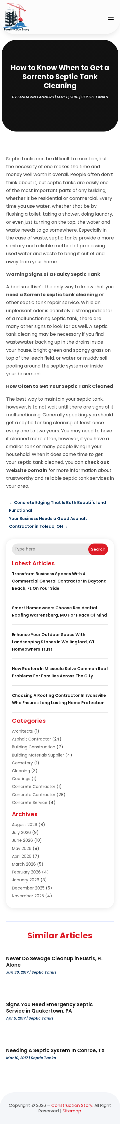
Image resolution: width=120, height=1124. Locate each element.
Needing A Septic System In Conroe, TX (55, 1050)
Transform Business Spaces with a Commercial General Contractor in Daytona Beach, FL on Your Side (59, 581)
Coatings (21, 779)
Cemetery (22, 763)
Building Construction (33, 747)
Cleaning (21, 771)
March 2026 (24, 864)
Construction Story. (72, 1105)
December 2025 (28, 888)
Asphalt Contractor (31, 739)
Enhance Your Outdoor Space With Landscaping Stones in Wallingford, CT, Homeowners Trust (54, 642)
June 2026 (22, 840)
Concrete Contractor (33, 786)
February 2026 (26, 872)
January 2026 (25, 880)
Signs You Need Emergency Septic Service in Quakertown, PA (49, 1007)
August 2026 (24, 825)
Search (98, 549)
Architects (22, 731)
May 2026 (21, 848)
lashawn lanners (35, 97)
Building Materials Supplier (38, 755)
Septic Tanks (94, 97)
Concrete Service (29, 802)
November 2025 (28, 896)
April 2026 (21, 856)
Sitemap (72, 1111)
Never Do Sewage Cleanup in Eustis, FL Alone (54, 961)
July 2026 (21, 832)
